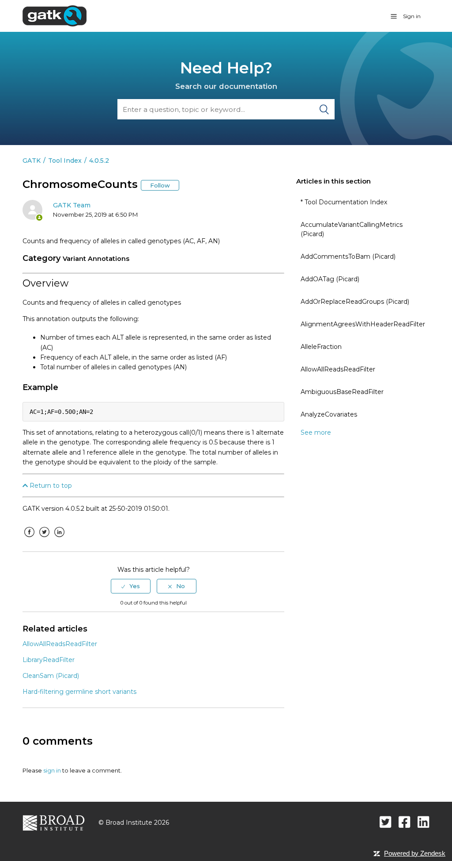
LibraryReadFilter (49, 660)
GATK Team (71, 205)
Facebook (29, 538)
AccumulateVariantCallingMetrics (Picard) (352, 229)
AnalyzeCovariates (329, 414)
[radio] (131, 586)
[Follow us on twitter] (386, 822)
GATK (32, 161)
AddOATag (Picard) (330, 279)
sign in (52, 770)
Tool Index (65, 161)
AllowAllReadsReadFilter (338, 369)
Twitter (44, 538)
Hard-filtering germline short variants (79, 692)
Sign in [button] (412, 16)
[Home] (55, 15)
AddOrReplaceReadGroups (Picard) (355, 302)
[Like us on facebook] (405, 822)
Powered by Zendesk (414, 853)
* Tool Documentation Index (344, 202)
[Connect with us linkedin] (423, 822)
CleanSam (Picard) (51, 676)
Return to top (50, 486)
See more (316, 432)
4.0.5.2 (99, 161)
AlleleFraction (321, 347)
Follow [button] (160, 185)
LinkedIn (59, 538)
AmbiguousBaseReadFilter (342, 392)
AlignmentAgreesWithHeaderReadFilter (363, 324)
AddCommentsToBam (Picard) (348, 256)
